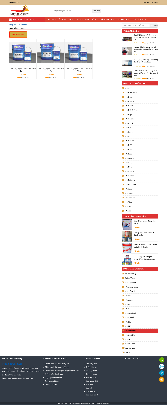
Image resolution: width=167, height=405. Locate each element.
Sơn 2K (127, 339)
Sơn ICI (127, 128)
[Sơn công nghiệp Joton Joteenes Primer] (22, 52)
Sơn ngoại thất (130, 313)
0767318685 (15, 374)
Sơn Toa (127, 211)
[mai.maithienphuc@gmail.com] (161, 380)
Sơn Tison (128, 206)
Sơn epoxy (128, 300)
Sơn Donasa (129, 101)
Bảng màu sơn (107, 20)
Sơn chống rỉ (129, 291)
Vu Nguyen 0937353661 (102, 403)
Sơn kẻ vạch (129, 304)
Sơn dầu (127, 296)
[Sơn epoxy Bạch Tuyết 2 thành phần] (127, 236)
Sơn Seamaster (130, 184)
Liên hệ (155, 2)
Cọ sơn (127, 352)
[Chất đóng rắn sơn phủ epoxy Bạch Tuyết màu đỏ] (127, 260)
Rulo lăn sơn (129, 348)
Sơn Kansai (129, 141)
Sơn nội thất (129, 317)
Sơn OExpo (129, 176)
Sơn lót (127, 309)
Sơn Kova (128, 149)
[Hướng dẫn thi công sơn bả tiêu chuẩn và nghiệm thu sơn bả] (127, 51)
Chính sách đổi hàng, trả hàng (57, 367)
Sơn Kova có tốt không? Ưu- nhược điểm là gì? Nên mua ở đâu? (146, 73)
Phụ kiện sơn (129, 344)
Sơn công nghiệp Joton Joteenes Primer (23, 70)
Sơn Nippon (129, 171)
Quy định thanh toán (53, 378)
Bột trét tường (130, 274)
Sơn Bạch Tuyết (130, 92)
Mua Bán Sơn (75, 403)
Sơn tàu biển (129, 335)
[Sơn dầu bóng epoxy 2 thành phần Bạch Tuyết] (127, 248)
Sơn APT (128, 88)
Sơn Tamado (129, 198)
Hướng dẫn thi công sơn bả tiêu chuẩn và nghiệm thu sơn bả (146, 49)
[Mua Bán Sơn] (161, 373)
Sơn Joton (128, 132)
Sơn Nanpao (129, 163)
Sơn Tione (128, 202)
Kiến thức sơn (139, 20)
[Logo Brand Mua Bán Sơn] (19, 10)
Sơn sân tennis (18, 34)
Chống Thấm (129, 278)
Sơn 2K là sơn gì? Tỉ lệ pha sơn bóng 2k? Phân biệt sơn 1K (145, 37)
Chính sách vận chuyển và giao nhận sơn (62, 371)
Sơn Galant (128, 119)
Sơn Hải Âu (129, 123)
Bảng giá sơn (91, 20)
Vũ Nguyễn (137, 43)
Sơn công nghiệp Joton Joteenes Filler (79, 70)
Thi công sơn (123, 20)
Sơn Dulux (128, 106)
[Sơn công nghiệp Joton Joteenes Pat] (50, 52)
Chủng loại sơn (75, 20)
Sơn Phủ (127, 322)
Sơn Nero (128, 167)
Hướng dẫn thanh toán (54, 374)
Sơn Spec (128, 189)
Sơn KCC (128, 145)
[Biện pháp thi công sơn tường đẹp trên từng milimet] (127, 63)
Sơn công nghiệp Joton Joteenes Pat (51, 70)
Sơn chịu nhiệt (130, 282)
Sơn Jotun (128, 136)
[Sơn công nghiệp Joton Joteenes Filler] (79, 52)
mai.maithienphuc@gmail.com (20, 378)
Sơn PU (127, 326)
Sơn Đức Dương (131, 110)
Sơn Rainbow (129, 180)
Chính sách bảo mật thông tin (57, 364)
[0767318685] (161, 360)
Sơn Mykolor (129, 158)
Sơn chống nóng (131, 287)
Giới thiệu (146, 2)
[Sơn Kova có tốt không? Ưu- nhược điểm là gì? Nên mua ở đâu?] (127, 74)
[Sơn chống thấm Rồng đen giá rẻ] (127, 224)
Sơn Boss (128, 97)
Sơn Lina (128, 154)
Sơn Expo (128, 114)
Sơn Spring (128, 193)
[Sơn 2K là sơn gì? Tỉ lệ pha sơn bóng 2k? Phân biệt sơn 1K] (127, 39)
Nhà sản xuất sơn (57, 20)
